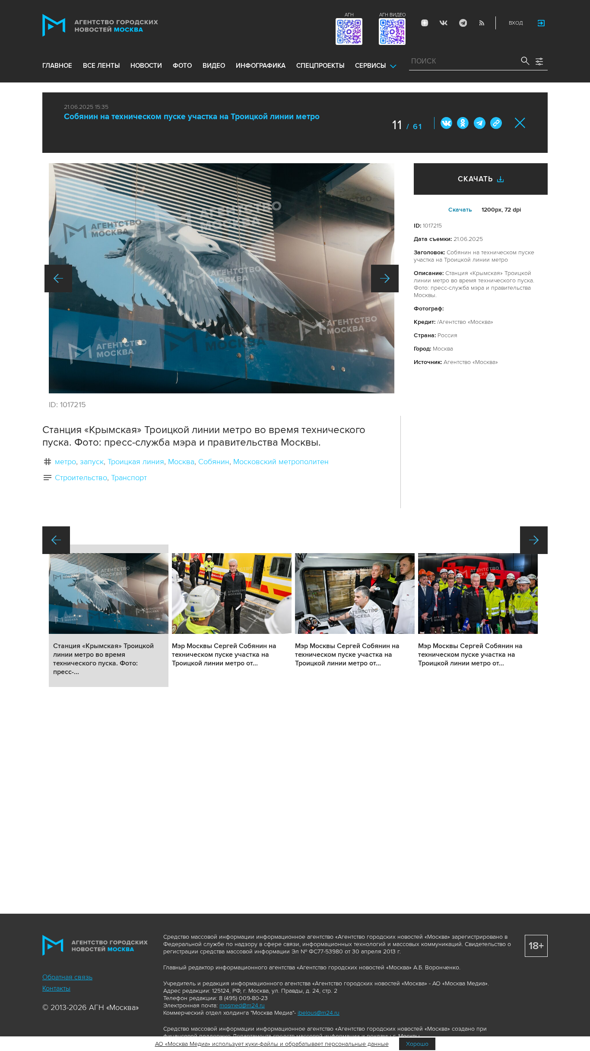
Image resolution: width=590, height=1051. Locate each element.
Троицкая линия (136, 461)
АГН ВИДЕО (392, 15)
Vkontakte (443, 22)
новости (146, 66)
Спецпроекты (320, 66)
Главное (57, 66)
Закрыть (520, 123)
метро (65, 461)
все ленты (101, 66)
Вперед (385, 278)
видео (214, 66)
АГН (349, 15)
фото (182, 66)
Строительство (81, 477)
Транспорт (129, 477)
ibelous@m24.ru (318, 1012)
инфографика (260, 66)
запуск (92, 461)
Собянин (213, 461)
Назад (58, 278)
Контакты (56, 988)
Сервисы (370, 66)
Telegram (462, 22)
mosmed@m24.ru (242, 1005)
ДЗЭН (424, 22)
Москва (181, 461)
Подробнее (108, 615)
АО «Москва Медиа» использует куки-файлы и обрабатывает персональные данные (272, 1044)
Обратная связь (67, 977)
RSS (481, 22)
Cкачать (460, 209)
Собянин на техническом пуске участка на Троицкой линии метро (192, 117)
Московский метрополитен (281, 461)
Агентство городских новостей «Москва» (116, 25)
